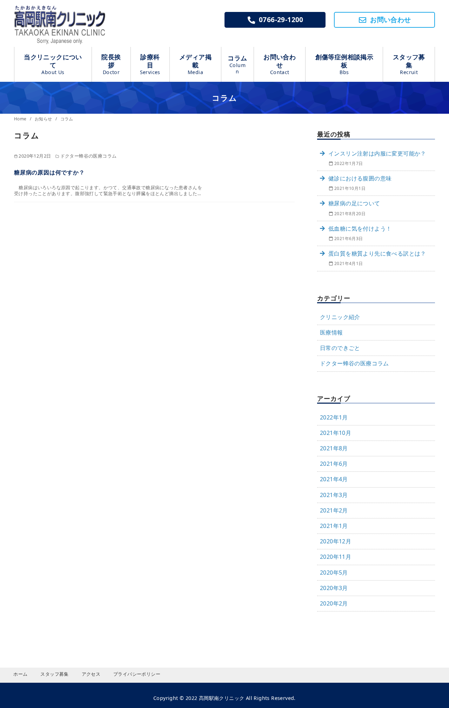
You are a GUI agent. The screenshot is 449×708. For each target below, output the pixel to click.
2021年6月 (334, 464)
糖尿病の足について (354, 203)
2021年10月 (335, 433)
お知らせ (44, 119)
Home (21, 119)
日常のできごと (340, 348)
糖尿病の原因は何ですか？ (49, 172)
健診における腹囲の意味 (359, 178)
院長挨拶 (111, 64)
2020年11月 (335, 557)
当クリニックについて (53, 64)
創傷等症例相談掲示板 (344, 64)
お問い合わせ (279, 64)
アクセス (91, 674)
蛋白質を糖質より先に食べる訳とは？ (377, 253)
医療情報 (331, 332)
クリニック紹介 (340, 317)
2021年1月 (334, 526)
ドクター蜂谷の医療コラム (354, 363)
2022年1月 (334, 417)
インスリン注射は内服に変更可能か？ (377, 153)
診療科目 (150, 64)
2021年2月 (334, 510)
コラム (237, 64)
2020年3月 (334, 588)
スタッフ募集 (409, 64)
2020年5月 (334, 572)
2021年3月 (334, 495)
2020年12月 (335, 541)
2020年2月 (334, 603)
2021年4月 (334, 479)
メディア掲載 (195, 64)
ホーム (20, 674)
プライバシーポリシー (136, 674)
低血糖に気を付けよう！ (359, 228)
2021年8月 (334, 448)
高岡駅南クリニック (221, 698)
